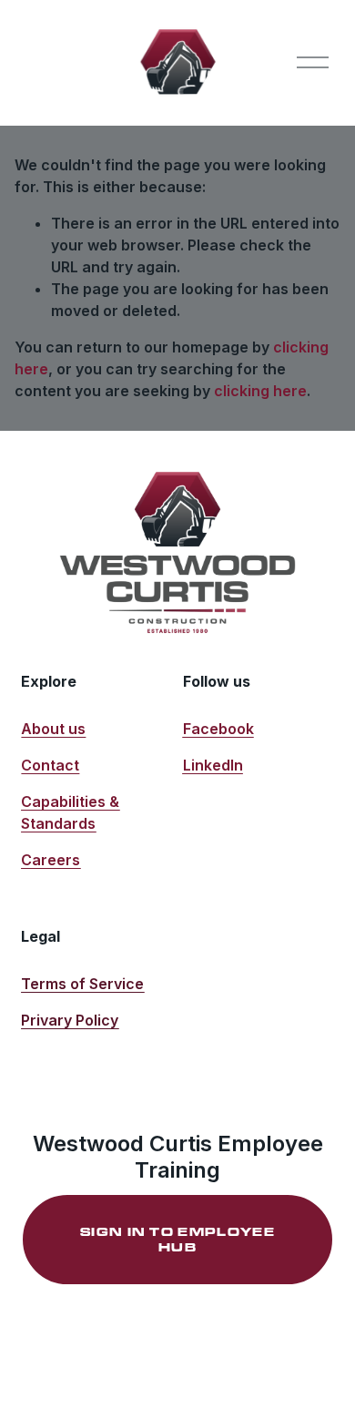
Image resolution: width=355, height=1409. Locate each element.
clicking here (260, 391)
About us (53, 729)
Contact (50, 765)
